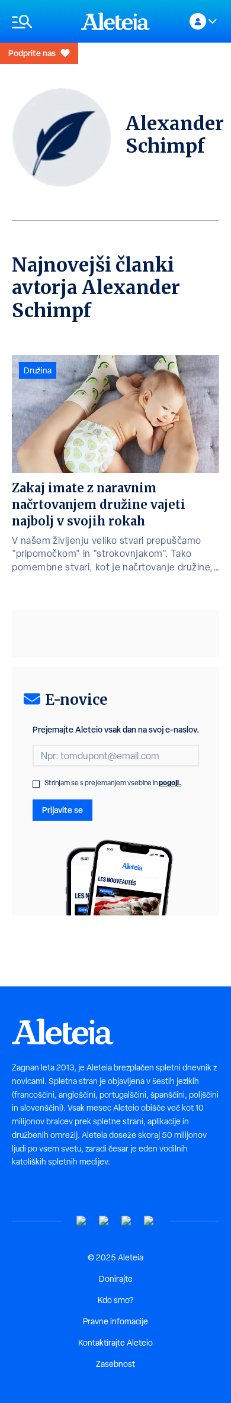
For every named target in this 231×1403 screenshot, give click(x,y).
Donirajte (116, 1278)
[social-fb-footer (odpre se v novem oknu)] (104, 1221)
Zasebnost (115, 1364)
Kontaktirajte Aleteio (115, 1342)
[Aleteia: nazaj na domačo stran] (115, 21)
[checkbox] (36, 784)
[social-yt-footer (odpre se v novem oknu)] (81, 1221)
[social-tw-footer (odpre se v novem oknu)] (126, 1221)
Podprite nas (32, 53)
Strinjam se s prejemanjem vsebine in (112, 783)
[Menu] (40, 21)
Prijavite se (62, 809)
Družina (38, 370)
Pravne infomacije (115, 1321)
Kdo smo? (115, 1300)
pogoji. (170, 783)
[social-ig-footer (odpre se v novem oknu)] (149, 1221)
